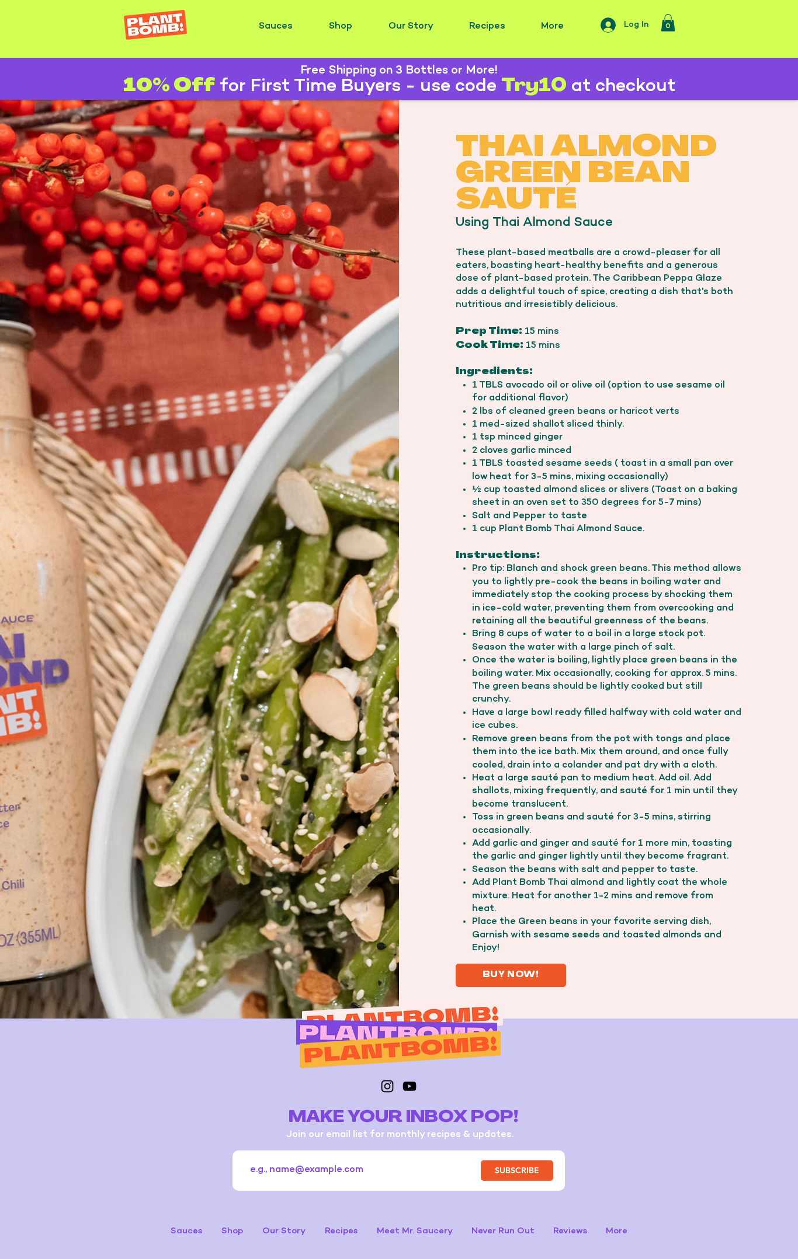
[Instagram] (387, 1086)
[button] (668, 23)
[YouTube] (409, 1086)
